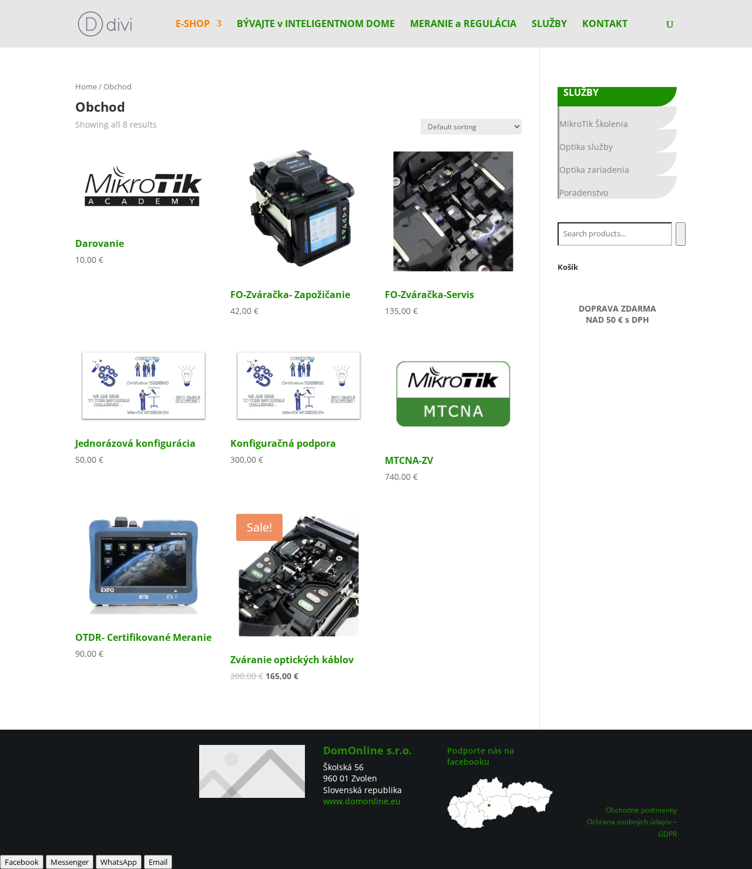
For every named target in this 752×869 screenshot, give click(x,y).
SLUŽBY (549, 24)
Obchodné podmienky (641, 810)
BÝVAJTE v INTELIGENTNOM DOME (316, 24)
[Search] (681, 234)
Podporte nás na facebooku (480, 756)
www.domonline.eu (362, 801)
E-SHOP (193, 24)
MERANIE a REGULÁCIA (463, 24)
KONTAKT (604, 24)
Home (86, 86)
